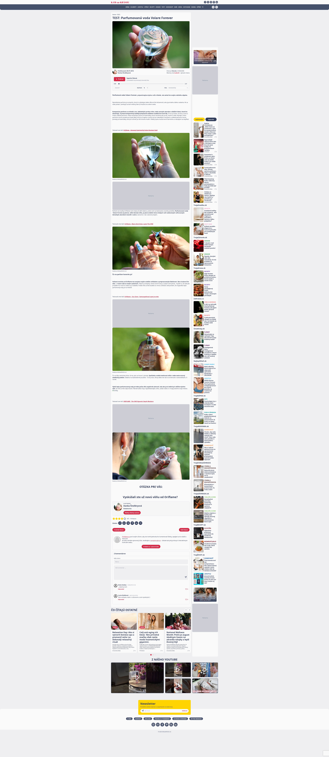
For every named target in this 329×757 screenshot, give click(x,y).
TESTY (163, 7)
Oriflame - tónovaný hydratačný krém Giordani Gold (140, 130)
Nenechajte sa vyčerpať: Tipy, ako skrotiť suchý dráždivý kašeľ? (210, 336)
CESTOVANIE (186, 7)
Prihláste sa (126, 537)
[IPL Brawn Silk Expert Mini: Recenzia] (205, 686)
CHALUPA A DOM (210, 497)
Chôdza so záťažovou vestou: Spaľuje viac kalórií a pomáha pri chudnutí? (209, 196)
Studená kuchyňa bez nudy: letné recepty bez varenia (210, 546)
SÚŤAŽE (199, 7)
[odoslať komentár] (186, 577)
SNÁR (175, 7)
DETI (205, 399)
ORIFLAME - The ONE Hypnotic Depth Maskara (138, 401)
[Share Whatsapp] (124, 523)
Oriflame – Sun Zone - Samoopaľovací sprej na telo (141, 297)
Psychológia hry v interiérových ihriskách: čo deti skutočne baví (210, 403)
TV (202, 7)
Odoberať (184, 711)
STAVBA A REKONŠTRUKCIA (210, 467)
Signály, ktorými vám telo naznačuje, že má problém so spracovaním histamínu (210, 260)
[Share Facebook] (120, 523)
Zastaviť (117, 88)
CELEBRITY (133, 7)
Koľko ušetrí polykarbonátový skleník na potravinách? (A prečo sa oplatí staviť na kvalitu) (210, 419)
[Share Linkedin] (136, 523)
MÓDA (180, 7)
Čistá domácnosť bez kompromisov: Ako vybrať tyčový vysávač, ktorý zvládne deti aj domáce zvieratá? (210, 566)
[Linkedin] (217, 2)
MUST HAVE (208, 224)
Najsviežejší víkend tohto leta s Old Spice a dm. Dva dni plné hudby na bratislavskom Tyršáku (210, 145)
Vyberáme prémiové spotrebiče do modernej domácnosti (208, 534)
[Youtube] (208, 2)
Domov (114, 14)
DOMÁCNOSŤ (208, 430)
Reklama (148, 719)
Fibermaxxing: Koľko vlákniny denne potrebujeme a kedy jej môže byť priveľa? (210, 183)
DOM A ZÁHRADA (210, 412)
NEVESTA (207, 208)
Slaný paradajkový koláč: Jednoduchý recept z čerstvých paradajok (210, 291)
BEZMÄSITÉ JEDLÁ (210, 541)
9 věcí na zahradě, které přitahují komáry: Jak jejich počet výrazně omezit (210, 307)
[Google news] (171, 724)
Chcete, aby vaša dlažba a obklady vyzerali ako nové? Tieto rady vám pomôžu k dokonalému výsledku (210, 437)
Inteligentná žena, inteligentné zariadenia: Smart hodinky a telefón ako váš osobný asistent (210, 353)
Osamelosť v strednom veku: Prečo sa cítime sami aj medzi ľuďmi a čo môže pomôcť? (209, 159)
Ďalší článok (184, 530)
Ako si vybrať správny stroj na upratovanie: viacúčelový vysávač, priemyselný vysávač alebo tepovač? (209, 453)
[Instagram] (211, 2)
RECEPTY (152, 7)
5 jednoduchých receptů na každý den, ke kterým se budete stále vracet (210, 321)
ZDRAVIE (158, 7)
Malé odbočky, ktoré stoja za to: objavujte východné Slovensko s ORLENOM (210, 371)
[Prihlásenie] (213, 7)
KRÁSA (127, 7)
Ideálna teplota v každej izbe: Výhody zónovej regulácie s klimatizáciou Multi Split (210, 517)
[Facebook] (205, 2)
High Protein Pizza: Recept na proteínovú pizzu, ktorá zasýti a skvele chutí (210, 277)
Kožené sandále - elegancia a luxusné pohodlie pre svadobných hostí (210, 229)
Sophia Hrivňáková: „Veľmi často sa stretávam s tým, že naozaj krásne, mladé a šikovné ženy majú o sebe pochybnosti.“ (210, 129)
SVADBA (193, 7)
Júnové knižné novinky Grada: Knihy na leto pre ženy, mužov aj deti (210, 579)
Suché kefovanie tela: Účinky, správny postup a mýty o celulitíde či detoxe (210, 171)
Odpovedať (121, 589)
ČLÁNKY (207, 332)
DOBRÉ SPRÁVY (209, 364)
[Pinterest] (214, 2)
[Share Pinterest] (132, 523)
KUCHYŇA (207, 528)
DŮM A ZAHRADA (210, 302)
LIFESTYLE (140, 7)
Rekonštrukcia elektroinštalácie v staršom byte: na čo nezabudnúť (210, 473)
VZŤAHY (146, 7)
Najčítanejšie (199, 119)
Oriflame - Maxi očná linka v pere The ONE (138, 224)
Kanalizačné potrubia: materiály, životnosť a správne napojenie (208, 503)
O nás (129, 719)
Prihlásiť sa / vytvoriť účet (151, 546)
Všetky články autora (132, 513)
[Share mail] (140, 523)
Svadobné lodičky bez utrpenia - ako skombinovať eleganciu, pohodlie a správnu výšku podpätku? (210, 216)
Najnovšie (211, 119)
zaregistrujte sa (155, 540)
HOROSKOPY (169, 7)
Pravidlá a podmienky (162, 719)
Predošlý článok (119, 530)
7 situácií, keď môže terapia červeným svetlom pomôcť (209, 245)
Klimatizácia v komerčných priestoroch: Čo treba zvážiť (209, 487)
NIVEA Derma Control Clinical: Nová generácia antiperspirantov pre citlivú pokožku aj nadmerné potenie (210, 386)
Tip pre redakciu (196, 719)
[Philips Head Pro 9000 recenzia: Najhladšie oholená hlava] (205, 670)
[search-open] (216, 7)
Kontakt (138, 719)
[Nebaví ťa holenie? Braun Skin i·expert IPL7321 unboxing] (178, 686)
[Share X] (128, 523)
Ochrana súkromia (180, 719)
